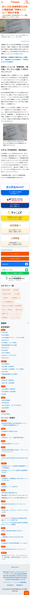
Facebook (5, 264)
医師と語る (19, 310)
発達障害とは (15, 298)
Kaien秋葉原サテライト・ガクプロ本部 (13, 337)
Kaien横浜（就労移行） (8, 366)
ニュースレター (15, 254)
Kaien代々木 (5, 340)
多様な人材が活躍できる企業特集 (11, 306)
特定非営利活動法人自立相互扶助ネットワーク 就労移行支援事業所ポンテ (14, 424)
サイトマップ (7, 582)
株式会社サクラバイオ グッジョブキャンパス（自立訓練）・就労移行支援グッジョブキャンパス (15, 557)
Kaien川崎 (4, 371)
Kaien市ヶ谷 (5, 348)
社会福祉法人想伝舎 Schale (9, 431)
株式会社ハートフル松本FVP (10, 486)
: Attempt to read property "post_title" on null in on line (15, 575)
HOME (2, 35)
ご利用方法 (5, 298)
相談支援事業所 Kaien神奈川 (10, 374)
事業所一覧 (5, 313)
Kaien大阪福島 (6, 400)
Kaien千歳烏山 (6, 353)
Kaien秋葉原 (5, 335)
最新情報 (4, 317)
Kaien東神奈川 (6, 364)
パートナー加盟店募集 (20, 582)
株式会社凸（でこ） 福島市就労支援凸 (13, 437)
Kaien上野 (4, 332)
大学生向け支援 (6, 294)
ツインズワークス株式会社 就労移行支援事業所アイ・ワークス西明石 (15, 523)
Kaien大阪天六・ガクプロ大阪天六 (12, 405)
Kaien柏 (4, 394)
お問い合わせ (15, 567)
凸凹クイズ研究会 (7, 310)
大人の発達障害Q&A (8, 302)
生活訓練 (15, 290)
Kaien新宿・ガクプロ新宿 (9, 343)
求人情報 (16, 294)
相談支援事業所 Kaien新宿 (9, 345)
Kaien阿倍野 (5, 408)
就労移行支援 (6, 290)
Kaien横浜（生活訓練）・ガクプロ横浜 (12, 369)
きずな (15, 493)
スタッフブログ (10, 35)
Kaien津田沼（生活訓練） (9, 391)
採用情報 (18, 585)
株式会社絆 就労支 (7, 493)
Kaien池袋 (4, 350)
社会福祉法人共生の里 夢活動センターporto (14, 543)
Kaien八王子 (5, 358)
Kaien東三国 (5, 403)
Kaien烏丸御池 (6, 414)
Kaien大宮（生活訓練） (8, 383)
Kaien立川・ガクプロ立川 (9, 355)
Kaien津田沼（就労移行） (9, 389)
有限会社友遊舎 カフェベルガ (10, 444)
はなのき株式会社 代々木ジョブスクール (13, 549)
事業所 (3, 323)
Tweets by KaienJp (6, 250)
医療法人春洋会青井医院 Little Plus (12, 531)
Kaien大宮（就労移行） (8, 380)
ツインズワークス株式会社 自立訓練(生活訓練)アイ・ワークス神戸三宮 (14, 519)
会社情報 (9, 585)
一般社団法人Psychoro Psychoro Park (12, 537)
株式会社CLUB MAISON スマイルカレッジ (14, 504)
